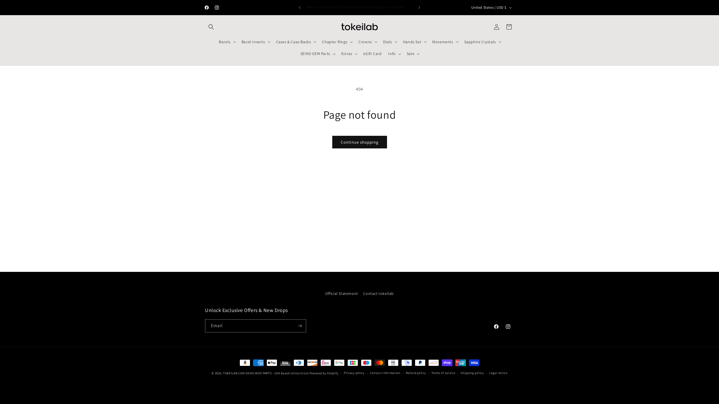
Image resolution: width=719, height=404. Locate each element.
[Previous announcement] (299, 7)
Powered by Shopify (324, 373)
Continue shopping (360, 142)
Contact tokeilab (378, 293)
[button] (211, 27)
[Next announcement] (419, 7)
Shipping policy (472, 373)
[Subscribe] (299, 325)
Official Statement (341, 293)
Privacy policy (354, 373)
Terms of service (443, 373)
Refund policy (416, 373)
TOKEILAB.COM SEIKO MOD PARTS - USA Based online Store (266, 373)
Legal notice (498, 373)
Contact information (385, 373)
